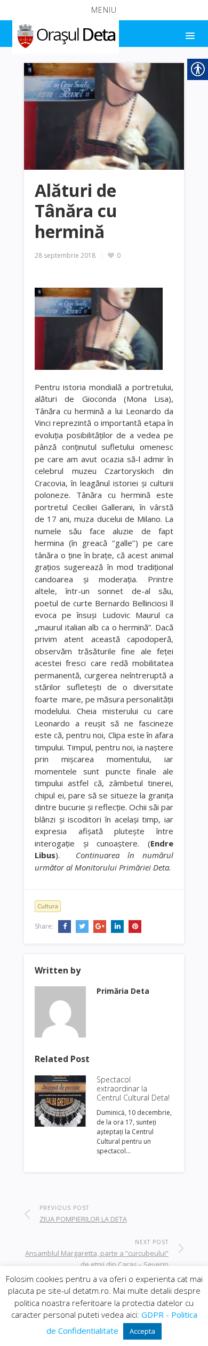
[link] (65, 34)
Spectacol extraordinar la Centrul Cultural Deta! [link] (133, 1088)
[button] (104, 10)
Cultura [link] (47, 906)
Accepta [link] (142, 1331)
